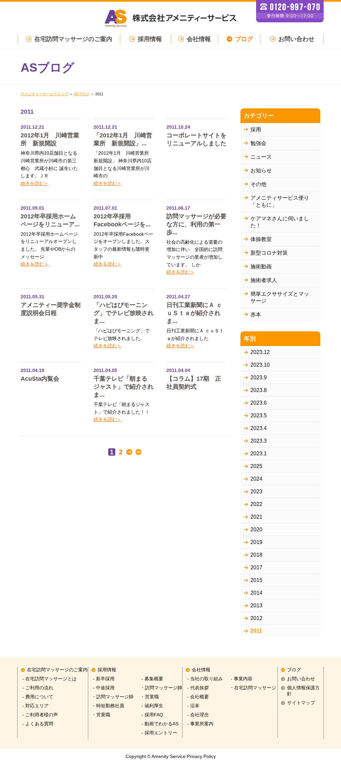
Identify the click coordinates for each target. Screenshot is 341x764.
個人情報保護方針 (303, 690)
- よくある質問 (37, 723)
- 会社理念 (197, 714)
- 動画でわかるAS (159, 723)
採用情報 (150, 39)
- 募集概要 (151, 678)
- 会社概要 (197, 696)
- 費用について (37, 696)
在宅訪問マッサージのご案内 (73, 39)
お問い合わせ (296, 39)
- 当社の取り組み (204, 678)
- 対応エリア (35, 705)
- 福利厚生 (151, 705)
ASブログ (82, 94)
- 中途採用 (103, 687)
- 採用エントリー (158, 732)
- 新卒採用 (103, 678)
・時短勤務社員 (108, 705)
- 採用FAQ (151, 714)
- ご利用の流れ (37, 687)
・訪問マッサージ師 (113, 696)
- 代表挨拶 (197, 687)
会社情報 (199, 39)
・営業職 (101, 714)
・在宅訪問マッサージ (252, 687)
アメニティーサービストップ (44, 94)
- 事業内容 (240, 678)
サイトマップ (301, 702)
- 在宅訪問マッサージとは (49, 678)
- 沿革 (192, 705)
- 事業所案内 (199, 723)
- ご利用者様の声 (39, 714)
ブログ (244, 39)
